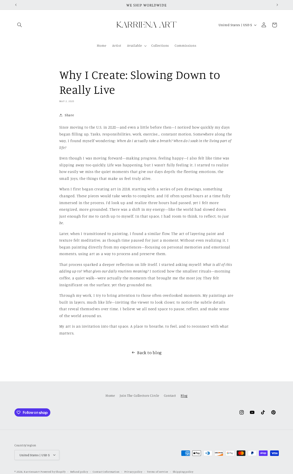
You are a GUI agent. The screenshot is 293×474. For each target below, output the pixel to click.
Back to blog (149, 352)
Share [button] (69, 115)
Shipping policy (183, 471)
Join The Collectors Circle (139, 395)
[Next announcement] (277, 4)
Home (110, 395)
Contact (170, 395)
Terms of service (157, 471)
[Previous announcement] (16, 4)
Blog (184, 395)
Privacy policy (133, 471)
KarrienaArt (32, 471)
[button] (19, 25)
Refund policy (79, 471)
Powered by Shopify (53, 471)
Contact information (106, 471)
